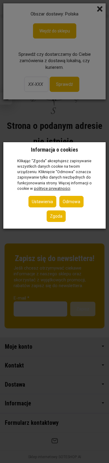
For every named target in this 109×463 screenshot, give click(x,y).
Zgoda (56, 216)
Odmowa (71, 201)
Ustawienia (42, 201)
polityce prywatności (52, 188)
